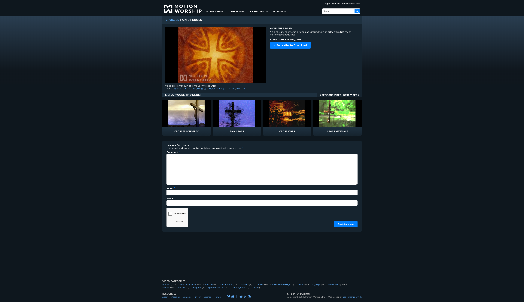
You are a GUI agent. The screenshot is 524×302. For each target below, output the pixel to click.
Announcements (188, 284)
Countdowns (226, 284)
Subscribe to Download (291, 45)
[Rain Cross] (237, 113)
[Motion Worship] (183, 6)
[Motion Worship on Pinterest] (245, 296)
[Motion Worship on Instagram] (241, 296)
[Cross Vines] (287, 113)
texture (231, 88)
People (181, 287)
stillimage (221, 88)
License (207, 297)
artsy (173, 88)
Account (278, 11)
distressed (189, 88)
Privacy (197, 297)
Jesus (300, 284)
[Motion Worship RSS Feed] (249, 296)
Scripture (197, 287)
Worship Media (215, 11)
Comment (173, 152)
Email (170, 198)
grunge (200, 88)
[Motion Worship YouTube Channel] (232, 296)
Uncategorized (239, 287)
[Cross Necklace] (337, 113)
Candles (209, 284)
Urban (256, 287)
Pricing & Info (257, 11)
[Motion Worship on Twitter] (228, 296)
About (165, 297)
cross (180, 88)
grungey (210, 88)
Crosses (172, 20)
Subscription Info (351, 3)
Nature (165, 287)
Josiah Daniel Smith (352, 297)
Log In (327, 3)
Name (170, 188)
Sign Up (336, 3)
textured (241, 88)
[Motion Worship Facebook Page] (237, 296)
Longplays (315, 284)
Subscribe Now (193, 131)
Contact (186, 297)
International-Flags (281, 284)
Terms (218, 297)
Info (175, 131)
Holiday (259, 284)
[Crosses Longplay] (186, 113)
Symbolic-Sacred (216, 287)
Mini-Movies (237, 11)
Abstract (166, 284)
